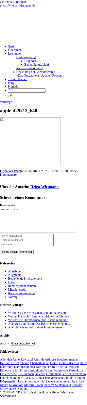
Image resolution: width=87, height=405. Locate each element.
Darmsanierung (45, 366)
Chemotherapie (39, 363)
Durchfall (62, 366)
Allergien (6, 359)
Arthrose (50, 359)
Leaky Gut (38, 381)
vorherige (6, 102)
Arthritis (39, 359)
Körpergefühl (8, 381)
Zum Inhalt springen (13, 1)
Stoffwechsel (8, 388)
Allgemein (14, 275)
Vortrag (13, 297)
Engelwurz (7, 370)
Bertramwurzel (9, 363)
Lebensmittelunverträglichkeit (65, 381)
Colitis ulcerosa (69, 363)
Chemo (24, 363)
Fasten (48, 370)
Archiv (4, 343)
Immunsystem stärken (22, 286)
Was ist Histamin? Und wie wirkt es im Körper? (38, 316)
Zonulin (22, 388)
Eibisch (74, 366)
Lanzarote (24, 381)
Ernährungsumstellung (29, 370)
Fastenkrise (76, 370)
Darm (11, 282)
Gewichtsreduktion (74, 374)
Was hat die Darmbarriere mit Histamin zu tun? (38, 320)
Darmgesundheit (24, 366)
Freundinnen (26, 374)
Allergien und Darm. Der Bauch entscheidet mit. (39, 323)
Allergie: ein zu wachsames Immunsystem (35, 327)
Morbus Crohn (33, 385)
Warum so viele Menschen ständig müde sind (37, 312)
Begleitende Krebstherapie (25, 278)
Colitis (54, 363)
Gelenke (40, 374)
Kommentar (7, 205)
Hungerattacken (55, 377)
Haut (3, 377)
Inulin (69, 377)
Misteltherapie (17, 289)
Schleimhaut (63, 385)
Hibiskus (28, 377)
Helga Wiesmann (11, 171)
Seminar (77, 385)
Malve (4, 385)
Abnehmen (15, 271)
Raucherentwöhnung (21, 293)
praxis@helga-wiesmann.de (17, 5)
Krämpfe (80, 377)
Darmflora (6, 366)
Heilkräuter (14, 377)
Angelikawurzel (23, 359)
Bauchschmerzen (68, 359)
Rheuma (49, 385)
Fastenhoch (60, 370)
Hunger (39, 377)
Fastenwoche (8, 374)
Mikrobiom (16, 385)
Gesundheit (53, 374)
